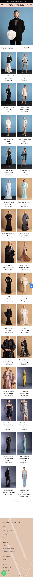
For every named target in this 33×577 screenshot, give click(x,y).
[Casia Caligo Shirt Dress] (24, 63)
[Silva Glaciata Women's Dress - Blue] (24, 443)
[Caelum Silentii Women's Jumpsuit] (8, 477)
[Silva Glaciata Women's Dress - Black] (8, 443)
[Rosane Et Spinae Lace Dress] (8, 94)
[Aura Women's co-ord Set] (24, 284)
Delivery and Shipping (8, 548)
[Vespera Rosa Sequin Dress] (24, 94)
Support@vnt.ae (6, 567)
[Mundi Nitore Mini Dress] (24, 157)
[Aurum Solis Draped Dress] (24, 126)
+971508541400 (6, 570)
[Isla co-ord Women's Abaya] (24, 315)
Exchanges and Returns (8, 551)
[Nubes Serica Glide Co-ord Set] (8, 189)
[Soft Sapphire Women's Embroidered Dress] (24, 477)
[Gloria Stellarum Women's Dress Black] (8, 410)
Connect (4, 559)
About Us (4, 537)
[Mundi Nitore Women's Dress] (8, 157)
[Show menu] (2, 5)
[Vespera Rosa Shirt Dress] (8, 126)
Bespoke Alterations (7, 545)
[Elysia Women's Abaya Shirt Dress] (24, 220)
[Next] (25, 501)
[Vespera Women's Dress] (8, 284)
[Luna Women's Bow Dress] (24, 189)
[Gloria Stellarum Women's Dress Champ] (24, 410)
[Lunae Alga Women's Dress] (24, 378)
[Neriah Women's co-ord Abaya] (24, 347)
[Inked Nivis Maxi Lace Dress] (8, 63)
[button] (5, 5)
